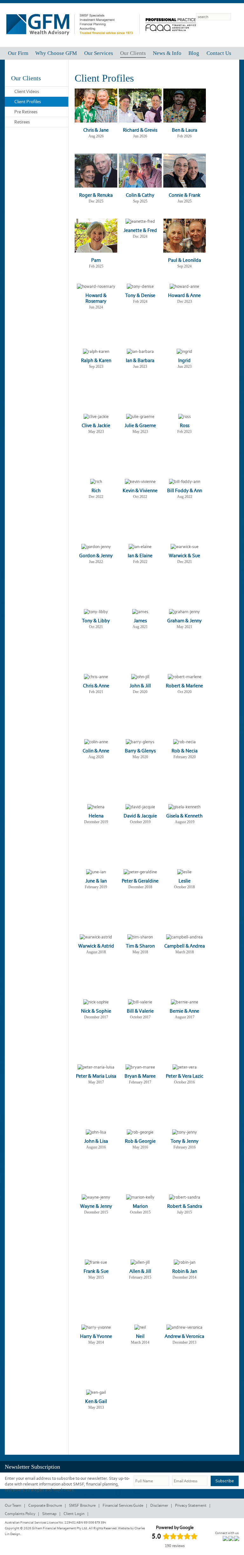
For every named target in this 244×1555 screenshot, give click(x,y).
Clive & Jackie (96, 425)
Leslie (185, 881)
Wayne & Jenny (96, 1206)
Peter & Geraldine (140, 881)
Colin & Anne (96, 751)
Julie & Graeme (140, 425)
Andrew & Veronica (184, 1336)
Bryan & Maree (140, 1076)
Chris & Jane (96, 130)
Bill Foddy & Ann (184, 490)
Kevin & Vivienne (140, 490)
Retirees (22, 122)
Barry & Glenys (140, 751)
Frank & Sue (96, 1271)
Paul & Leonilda (184, 260)
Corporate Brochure (45, 1505)
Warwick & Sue (184, 556)
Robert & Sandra (184, 1206)
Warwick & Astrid (96, 946)
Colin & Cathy (140, 195)
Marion (140, 1206)
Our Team (13, 1505)
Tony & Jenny (185, 1141)
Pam (96, 260)
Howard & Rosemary (96, 298)
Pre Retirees (25, 112)
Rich (96, 490)
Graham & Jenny (184, 621)
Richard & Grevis (140, 130)
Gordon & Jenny (96, 556)
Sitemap (49, 1513)
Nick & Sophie (96, 1011)
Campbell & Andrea (184, 946)
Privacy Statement (191, 1505)
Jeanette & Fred (140, 230)
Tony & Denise (140, 295)
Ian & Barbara (140, 360)
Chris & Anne (96, 686)
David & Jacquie (140, 816)
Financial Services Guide (123, 1505)
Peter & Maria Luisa (96, 1076)
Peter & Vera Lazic (184, 1076)
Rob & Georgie (140, 1141)
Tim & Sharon (140, 946)
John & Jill (140, 686)
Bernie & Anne (184, 1011)
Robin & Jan (184, 1271)
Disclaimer (159, 1505)
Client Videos (26, 91)
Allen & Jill (140, 1271)
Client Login (74, 1513)
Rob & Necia (185, 751)
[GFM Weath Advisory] (73, 40)
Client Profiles (27, 101)
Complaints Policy (20, 1513)
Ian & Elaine (140, 556)
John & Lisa (96, 1141)
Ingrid (184, 360)
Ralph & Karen (96, 360)
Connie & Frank (184, 195)
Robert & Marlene (184, 686)
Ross (184, 425)
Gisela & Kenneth (184, 816)
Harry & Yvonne (96, 1336)
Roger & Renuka (96, 195)
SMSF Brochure (82, 1505)
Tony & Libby (96, 621)
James (140, 621)
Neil (140, 1336)
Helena (96, 816)
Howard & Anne (184, 295)
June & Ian (96, 881)
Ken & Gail (96, 1401)
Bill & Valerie (140, 1011)
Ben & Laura (184, 130)
